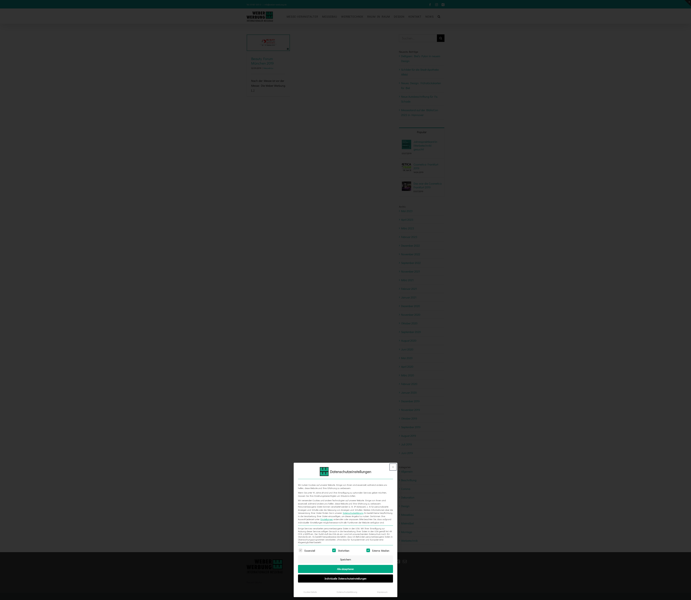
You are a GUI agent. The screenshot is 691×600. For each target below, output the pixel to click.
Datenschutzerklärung (353, 512)
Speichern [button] (345, 559)
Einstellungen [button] (326, 519)
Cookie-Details (310, 591)
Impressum (382, 591)
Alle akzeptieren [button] (345, 569)
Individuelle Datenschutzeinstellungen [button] (346, 578)
